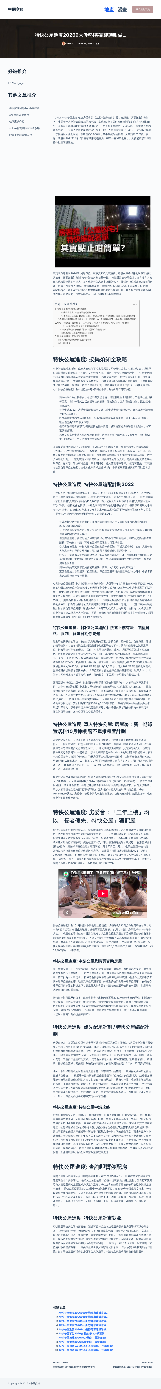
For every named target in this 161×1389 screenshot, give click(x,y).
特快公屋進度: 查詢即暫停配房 (72, 336)
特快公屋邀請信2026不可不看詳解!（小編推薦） (86, 1345)
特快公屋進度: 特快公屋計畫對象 (77, 340)
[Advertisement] (103, 90)
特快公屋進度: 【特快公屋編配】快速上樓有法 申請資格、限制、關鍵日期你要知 (100, 316)
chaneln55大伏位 (19, 114)
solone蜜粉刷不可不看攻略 (24, 128)
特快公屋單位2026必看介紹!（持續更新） (83, 1333)
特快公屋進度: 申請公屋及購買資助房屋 (83, 326)
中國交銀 (16, 9)
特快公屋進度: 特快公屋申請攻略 (79, 333)
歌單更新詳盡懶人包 (20, 134)
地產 (109, 9)
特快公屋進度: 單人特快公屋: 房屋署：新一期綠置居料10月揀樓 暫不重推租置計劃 (99, 319)
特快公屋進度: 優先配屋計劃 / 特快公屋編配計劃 (83, 329)
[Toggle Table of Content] (132, 304)
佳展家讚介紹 (16, 121)
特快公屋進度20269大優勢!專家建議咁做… (83, 1312)
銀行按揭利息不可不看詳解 (24, 108)
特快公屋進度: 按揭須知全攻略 (72, 309)
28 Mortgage (16, 83)
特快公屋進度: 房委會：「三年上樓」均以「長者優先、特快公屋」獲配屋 (93, 322)
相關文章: (66, 343)
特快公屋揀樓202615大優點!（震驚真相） (83, 1337)
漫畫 (122, 9)
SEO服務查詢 (143, 9)
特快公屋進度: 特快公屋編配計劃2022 (78, 312)
